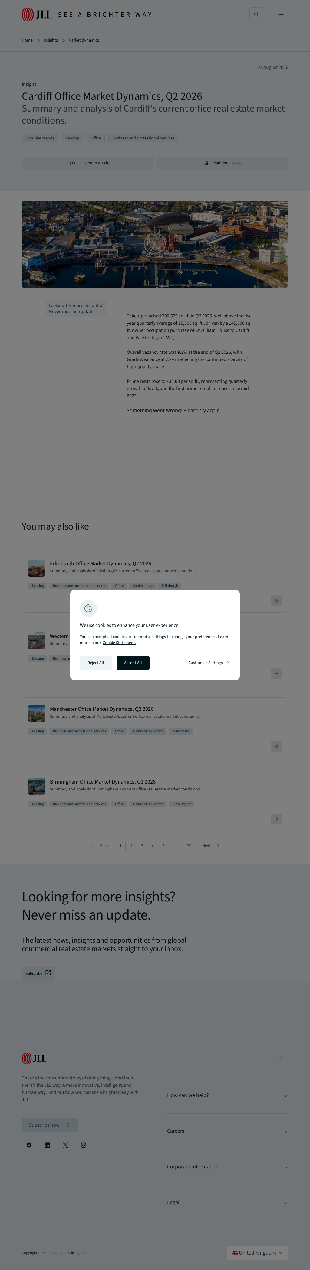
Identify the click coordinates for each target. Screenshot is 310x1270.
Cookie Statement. (119, 643)
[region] (155, 635)
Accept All (133, 663)
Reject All (95, 663)
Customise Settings (209, 663)
